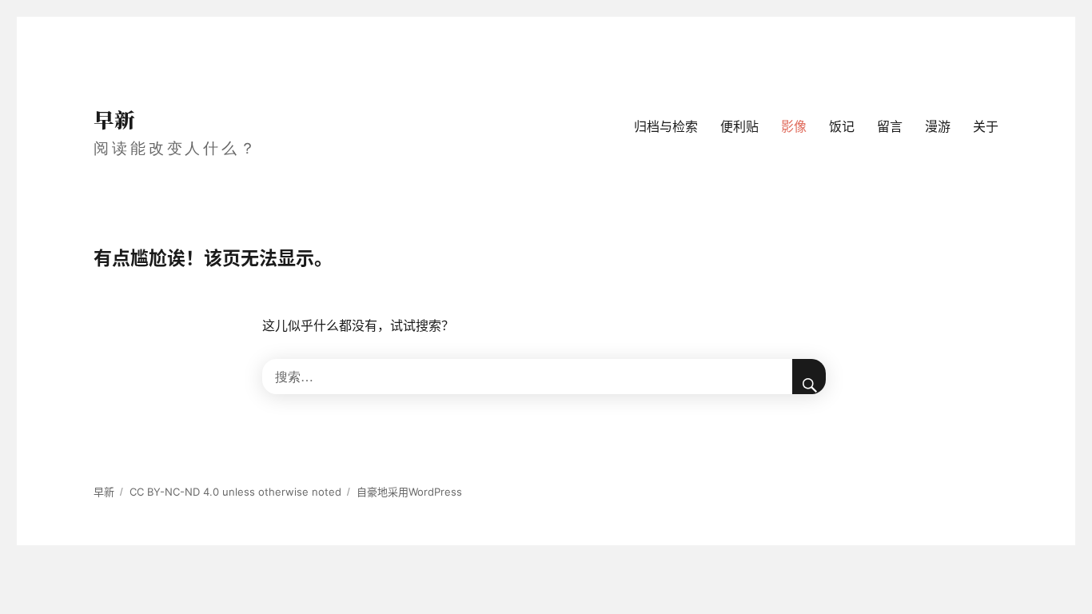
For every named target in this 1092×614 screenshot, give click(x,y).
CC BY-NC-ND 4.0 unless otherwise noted (235, 491)
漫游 (938, 126)
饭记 (842, 126)
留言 (890, 126)
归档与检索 (666, 126)
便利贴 (739, 126)
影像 (794, 126)
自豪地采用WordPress (409, 491)
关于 (985, 126)
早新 (114, 119)
